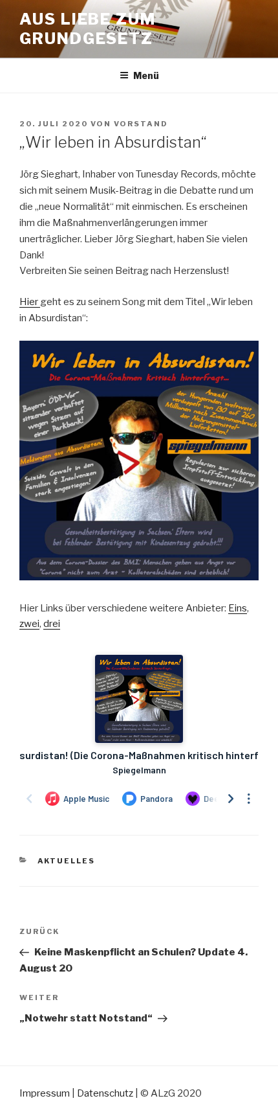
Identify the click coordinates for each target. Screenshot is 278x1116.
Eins (237, 608)
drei (51, 624)
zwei (29, 624)
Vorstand (141, 123)
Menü (146, 75)
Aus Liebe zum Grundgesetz (87, 29)
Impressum (44, 1093)
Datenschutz (105, 1093)
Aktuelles (66, 860)
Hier (29, 302)
